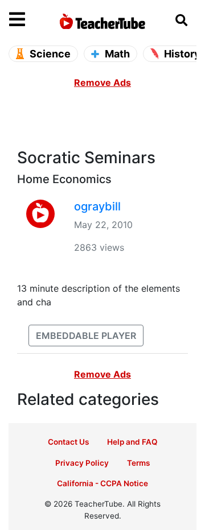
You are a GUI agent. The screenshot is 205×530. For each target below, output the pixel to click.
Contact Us (68, 441)
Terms (138, 462)
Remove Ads (102, 82)
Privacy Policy (82, 462)
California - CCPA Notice (102, 483)
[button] (32, 20)
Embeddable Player (86, 335)
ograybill (97, 206)
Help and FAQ (132, 441)
